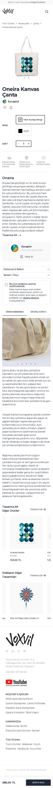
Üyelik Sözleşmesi (16, 703)
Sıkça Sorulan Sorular (18, 730)
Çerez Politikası (36, 703)
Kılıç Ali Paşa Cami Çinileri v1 (24, 618)
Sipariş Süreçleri (15, 712)
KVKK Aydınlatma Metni (19, 699)
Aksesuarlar (23, 23)
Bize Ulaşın (32, 712)
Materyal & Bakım (14, 269)
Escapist (26, 246)
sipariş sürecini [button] (31, 298)
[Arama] (47, 11)
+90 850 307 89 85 (16, 672)
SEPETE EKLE (38, 782)
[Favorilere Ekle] (4, 107)
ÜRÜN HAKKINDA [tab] (14, 312)
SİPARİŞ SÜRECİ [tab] (38, 312)
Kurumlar (35, 748)
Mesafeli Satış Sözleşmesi (20, 708)
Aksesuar (27, 744)
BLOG (23, 726)
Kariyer (36, 730)
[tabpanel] (26, 408)
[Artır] (28, 144)
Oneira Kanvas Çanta (12, 27)
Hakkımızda (12, 726)
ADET (5, 143)
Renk (5, 125)
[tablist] (26, 312)
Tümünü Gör (36, 509)
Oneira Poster (17, 552)
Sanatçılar (23, 748)
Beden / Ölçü (11, 275)
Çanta (36, 23)
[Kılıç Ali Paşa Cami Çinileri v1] (26, 599)
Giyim (36, 744)
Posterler (11, 748)
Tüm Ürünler (8, 23)
